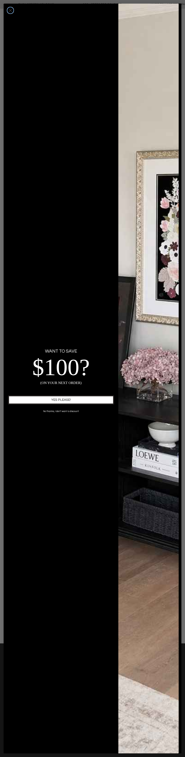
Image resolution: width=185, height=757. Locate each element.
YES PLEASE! (61, 400)
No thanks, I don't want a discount (61, 411)
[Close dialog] (10, 10)
